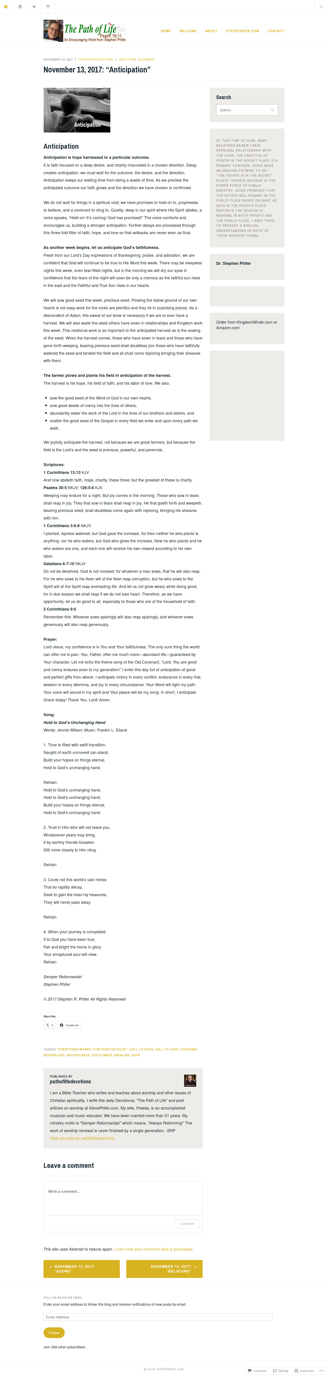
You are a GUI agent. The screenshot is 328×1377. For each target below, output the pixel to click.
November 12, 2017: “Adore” (74, 1269)
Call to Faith (141, 1049)
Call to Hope (167, 1049)
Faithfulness (78, 1055)
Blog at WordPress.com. (164, 1369)
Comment (187, 1224)
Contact (276, 30)
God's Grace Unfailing (110, 1055)
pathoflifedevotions (96, 59)
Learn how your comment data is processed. (153, 1249)
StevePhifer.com (242, 30)
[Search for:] (321, 7)
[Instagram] (48, 6)
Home (166, 30)
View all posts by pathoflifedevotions (82, 1138)
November (146, 59)
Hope (136, 1055)
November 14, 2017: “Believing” (171, 1269)
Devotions (127, 59)
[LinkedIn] (20, 6)
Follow (54, 1332)
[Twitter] (34, 6)
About (211, 30)
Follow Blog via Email (63, 1298)
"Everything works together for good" (92, 1049)
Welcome (188, 30)
